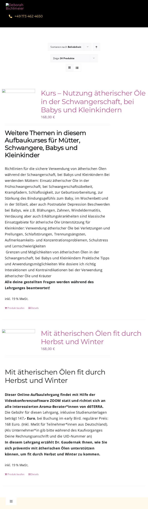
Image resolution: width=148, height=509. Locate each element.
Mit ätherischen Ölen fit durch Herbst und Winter (91, 337)
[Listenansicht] (77, 67)
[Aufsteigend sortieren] (96, 47)
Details (35, 308)
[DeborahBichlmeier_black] (20, 5)
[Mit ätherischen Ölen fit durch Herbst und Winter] (18, 340)
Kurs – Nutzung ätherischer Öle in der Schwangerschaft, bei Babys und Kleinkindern (93, 101)
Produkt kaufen (16, 308)
